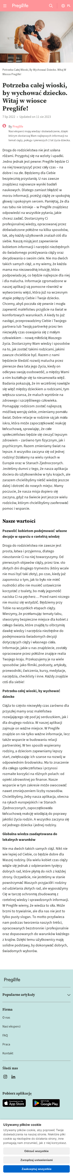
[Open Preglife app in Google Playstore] (46, 1103)
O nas (6, 1017)
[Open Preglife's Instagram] (5, 1077)
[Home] (36, 980)
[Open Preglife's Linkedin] (14, 1077)
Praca (6, 1044)
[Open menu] (4, 5)
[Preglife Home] (20, 5)
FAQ (5, 1035)
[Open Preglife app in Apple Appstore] (14, 1103)
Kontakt (7, 1053)
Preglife (18, 126)
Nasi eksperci (11, 1026)
